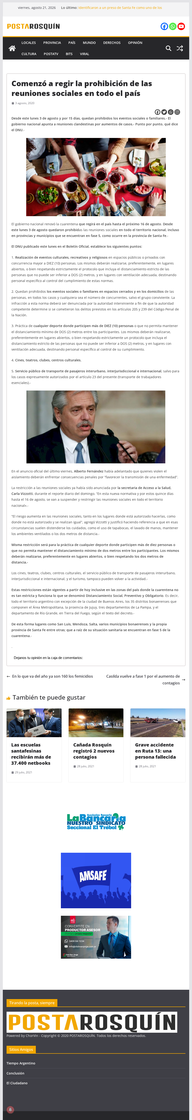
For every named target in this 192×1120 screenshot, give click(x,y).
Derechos (112, 42)
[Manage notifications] (10, 1109)
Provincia (52, 42)
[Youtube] (181, 26)
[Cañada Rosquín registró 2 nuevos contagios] (96, 711)
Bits (69, 54)
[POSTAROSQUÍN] (12, 48)
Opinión (135, 42)
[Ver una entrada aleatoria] (179, 48)
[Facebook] (164, 26)
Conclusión (15, 1073)
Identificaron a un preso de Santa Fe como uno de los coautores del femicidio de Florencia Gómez (120, 9)
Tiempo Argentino (21, 1063)
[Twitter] (164, 112)
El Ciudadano (17, 1083)
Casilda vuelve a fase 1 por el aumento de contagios (143, 680)
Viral (84, 54)
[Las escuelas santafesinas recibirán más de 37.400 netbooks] (34, 711)
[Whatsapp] (173, 26)
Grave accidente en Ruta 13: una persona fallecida (155, 751)
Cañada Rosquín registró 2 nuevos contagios (93, 751)
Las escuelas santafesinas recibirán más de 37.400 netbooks (31, 754)
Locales (29, 42)
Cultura (29, 54)
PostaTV (51, 54)
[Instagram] (177, 112)
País (71, 42)
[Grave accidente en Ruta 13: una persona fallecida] (157, 711)
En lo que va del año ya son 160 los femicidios (52, 676)
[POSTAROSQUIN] (92, 1014)
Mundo (89, 42)
